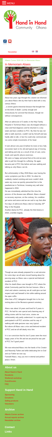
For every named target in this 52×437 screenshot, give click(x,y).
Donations (9, 398)
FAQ (7, 384)
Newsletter (12, 52)
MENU (11, 3)
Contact (10, 427)
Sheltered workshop (13, 378)
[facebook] (5, 45)
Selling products (11, 401)
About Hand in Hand (13, 372)
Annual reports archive (14, 417)
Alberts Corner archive (14, 414)
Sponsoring (9, 395)
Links (8, 431)
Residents (9, 375)
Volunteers (9, 404)
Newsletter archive (12, 420)
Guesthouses (10, 381)
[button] (4, 2)
